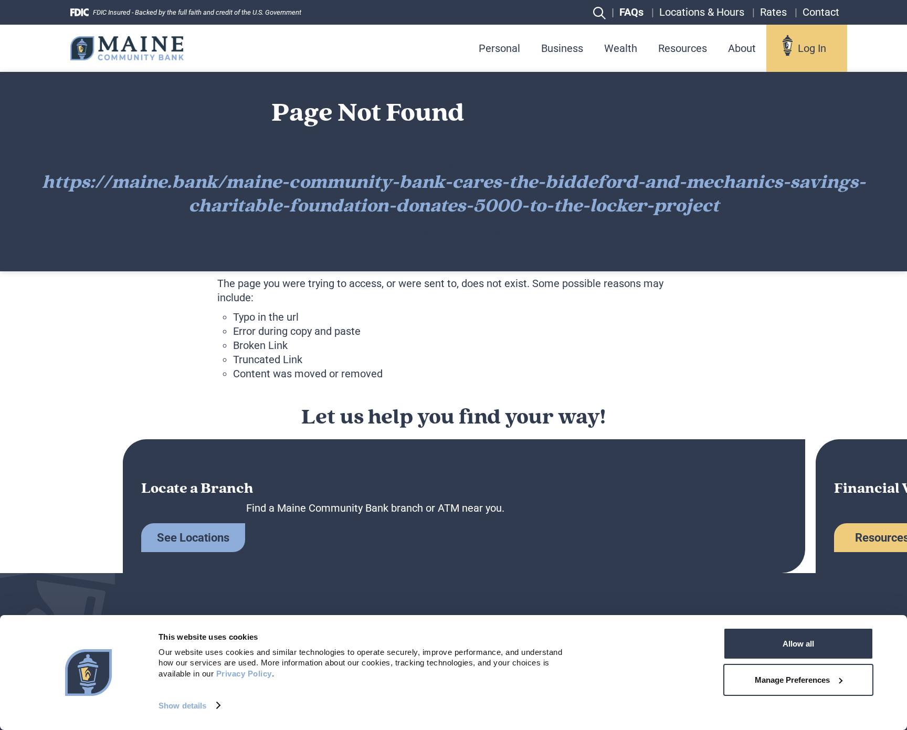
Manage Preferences (792, 679)
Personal (499, 48)
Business (562, 48)
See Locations (193, 537)
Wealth (620, 48)
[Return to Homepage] (127, 48)
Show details (182, 705)
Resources (682, 48)
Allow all (798, 643)
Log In (812, 48)
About (742, 48)
